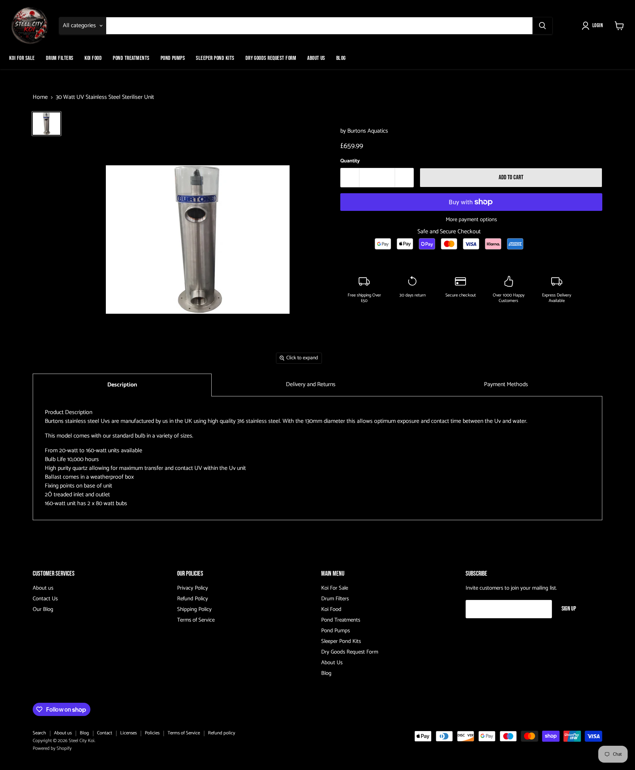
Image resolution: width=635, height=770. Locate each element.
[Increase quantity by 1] (404, 178)
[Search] (542, 25)
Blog (341, 58)
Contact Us (45, 598)
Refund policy (221, 733)
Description (122, 385)
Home (40, 97)
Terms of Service (196, 620)
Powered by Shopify (52, 748)
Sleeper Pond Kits (215, 58)
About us (43, 588)
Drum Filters (59, 58)
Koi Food (93, 58)
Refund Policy (192, 598)
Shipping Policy (194, 609)
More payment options (471, 219)
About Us (316, 58)
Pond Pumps (173, 58)
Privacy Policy (192, 588)
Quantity (350, 161)
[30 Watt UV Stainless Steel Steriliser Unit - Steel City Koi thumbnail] (46, 123)
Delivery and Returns (311, 384)
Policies (152, 733)
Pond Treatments (131, 58)
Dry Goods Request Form (271, 58)
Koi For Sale (22, 58)
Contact (104, 733)
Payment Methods (506, 384)
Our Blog (43, 609)
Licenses (128, 733)
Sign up (569, 608)
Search (39, 733)
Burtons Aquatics (367, 131)
